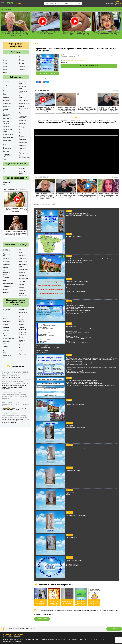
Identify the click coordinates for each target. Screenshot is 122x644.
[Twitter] (48, 82)
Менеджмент (23, 142)
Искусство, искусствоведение (24, 156)
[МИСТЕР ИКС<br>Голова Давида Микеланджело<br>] (50, 442)
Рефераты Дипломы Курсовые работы (53, 639)
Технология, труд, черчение (7, 155)
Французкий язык (23, 92)
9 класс (21, 63)
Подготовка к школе (23, 172)
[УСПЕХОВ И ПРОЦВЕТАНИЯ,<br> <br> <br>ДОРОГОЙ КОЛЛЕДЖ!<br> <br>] (50, 577)
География (6, 97)
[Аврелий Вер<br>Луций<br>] (50, 510)
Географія (22, 345)
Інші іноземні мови (7, 317)
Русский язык (7, 119)
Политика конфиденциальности (13, 639)
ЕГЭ (4, 171)
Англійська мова (6, 310)
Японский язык (24, 103)
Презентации (70, 60)
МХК (20, 249)
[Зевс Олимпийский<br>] (50, 555)
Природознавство (8, 338)
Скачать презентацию (90, 66)
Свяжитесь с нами (114, 628)
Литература (6, 126)
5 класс (5, 69)
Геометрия (6, 88)
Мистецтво (6, 331)
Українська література (22, 333)
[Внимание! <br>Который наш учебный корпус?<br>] (50, 420)
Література (22, 325)
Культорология (23, 127)
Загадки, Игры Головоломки (12, 641)
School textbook (13, 635)
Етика (21, 317)
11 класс (22, 69)
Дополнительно (7, 148)
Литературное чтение (7, 130)
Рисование (22, 121)
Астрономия (6, 106)
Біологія (21, 337)
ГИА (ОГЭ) (22, 168)
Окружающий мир (7, 141)
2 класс (5, 60)
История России (5, 110)
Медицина (22, 275)
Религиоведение (24, 130)
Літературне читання (23, 313)
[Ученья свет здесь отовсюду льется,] (50, 298)
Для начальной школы (6, 272)
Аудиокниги (83, 639)
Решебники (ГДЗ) (6, 183)
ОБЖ (4, 145)
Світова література (22, 328)
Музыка (21, 113)
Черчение (6, 151)
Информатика (7, 103)
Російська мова (6, 342)
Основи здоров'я (5, 334)
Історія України (21, 320)
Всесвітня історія (22, 341)
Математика (7, 82)
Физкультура (23, 261)
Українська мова (6, 351)
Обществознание (8, 137)
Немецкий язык (22, 96)
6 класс (5, 72)
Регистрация (109, 3)
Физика (5, 91)
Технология (6, 277)
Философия (22, 290)
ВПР (4, 168)
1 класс (5, 57)
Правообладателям (32, 639)
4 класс (5, 66)
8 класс (21, 60)
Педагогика (6, 261)
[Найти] (80, 3)
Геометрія (6, 328)
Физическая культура (23, 117)
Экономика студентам (22, 149)
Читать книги (72, 639)
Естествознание (24, 133)
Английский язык (22, 82)
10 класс (22, 66)
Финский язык (23, 100)
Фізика (21, 348)
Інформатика (23, 309)
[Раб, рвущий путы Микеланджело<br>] (50, 532)
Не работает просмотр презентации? (44, 204)
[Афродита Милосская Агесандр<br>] (50, 465)
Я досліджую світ (7, 356)
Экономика (22, 145)
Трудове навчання (6, 347)
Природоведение (8, 134)
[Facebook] (40, 82)
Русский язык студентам (7, 122)
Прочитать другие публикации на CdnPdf (77, 173)
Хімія (20, 351)
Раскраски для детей (97, 639)
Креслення (22, 354)
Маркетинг (22, 139)
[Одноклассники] (43, 82)
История (5, 268)
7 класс (21, 57)
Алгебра (5, 85)
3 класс (5, 63)
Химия (5, 94)
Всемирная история (6, 115)
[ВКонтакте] (37, 82)
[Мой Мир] (45, 82)
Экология (22, 136)
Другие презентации (80, 60)
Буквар (5, 314)
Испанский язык (22, 87)
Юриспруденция (24, 153)
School (14, 3)
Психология (22, 124)
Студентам (6, 159)
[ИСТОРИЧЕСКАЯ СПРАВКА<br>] (50, 253)
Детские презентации (7, 250)
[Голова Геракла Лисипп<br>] (50, 487)
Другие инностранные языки (23, 108)
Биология (6, 100)
